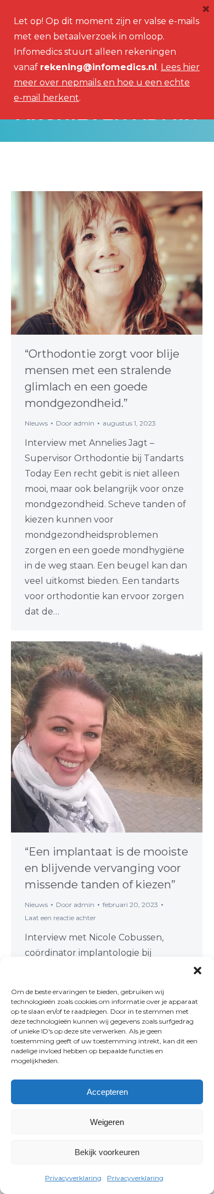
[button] (197, 970)
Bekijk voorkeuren (107, 1152)
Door (75, 423)
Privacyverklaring (73, 1178)
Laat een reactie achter (60, 918)
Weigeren (107, 1122)
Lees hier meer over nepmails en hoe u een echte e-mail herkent (107, 82)
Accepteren (107, 1092)
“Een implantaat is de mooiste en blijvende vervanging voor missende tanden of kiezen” (106, 868)
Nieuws (36, 423)
